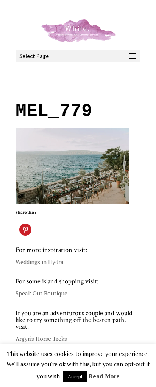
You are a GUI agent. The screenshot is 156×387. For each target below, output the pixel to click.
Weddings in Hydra (40, 262)
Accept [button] (75, 376)
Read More (104, 376)
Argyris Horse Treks (41, 338)
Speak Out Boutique (41, 293)
